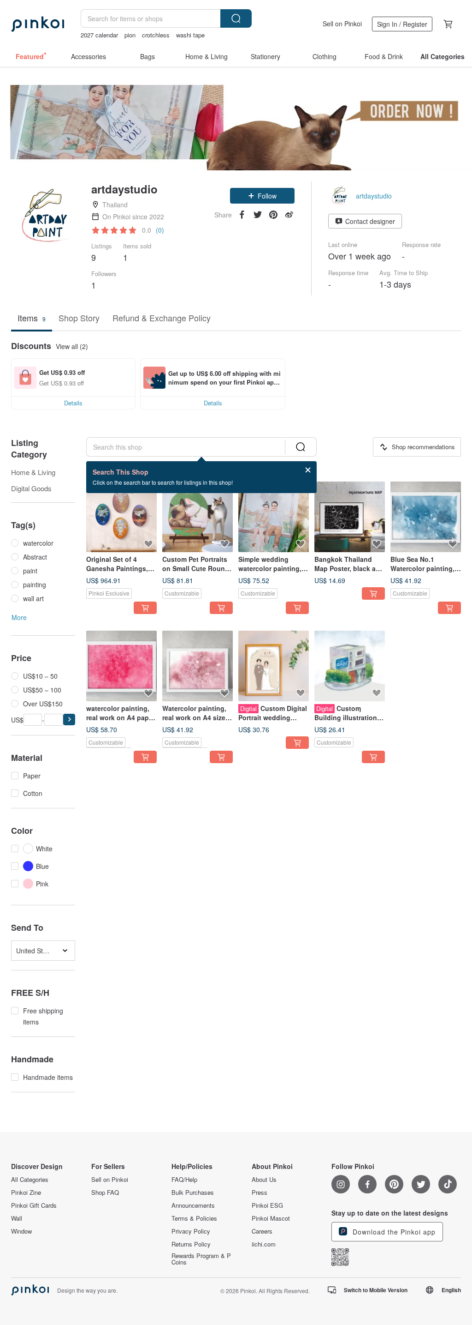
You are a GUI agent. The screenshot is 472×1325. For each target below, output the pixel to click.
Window (21, 1231)
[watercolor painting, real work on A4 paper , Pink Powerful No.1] (121, 666)
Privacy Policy (190, 1231)
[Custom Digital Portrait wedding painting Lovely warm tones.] (273, 666)
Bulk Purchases (192, 1192)
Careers (262, 1231)
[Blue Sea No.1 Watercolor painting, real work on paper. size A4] (425, 517)
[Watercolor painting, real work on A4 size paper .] (197, 666)
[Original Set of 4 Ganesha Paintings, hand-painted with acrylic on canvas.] (121, 517)
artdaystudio (374, 195)
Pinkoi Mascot (271, 1218)
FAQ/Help (184, 1179)
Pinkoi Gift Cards (34, 1205)
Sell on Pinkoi (342, 23)
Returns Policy (191, 1244)
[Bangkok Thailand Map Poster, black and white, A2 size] (349, 517)
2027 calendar (99, 34)
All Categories (29, 1179)
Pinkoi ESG (267, 1205)
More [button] (19, 617)
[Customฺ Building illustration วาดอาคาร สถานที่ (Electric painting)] (349, 666)
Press (259, 1192)
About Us (264, 1179)
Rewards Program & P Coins (201, 1259)
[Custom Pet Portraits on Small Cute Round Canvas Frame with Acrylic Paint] (197, 517)
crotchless (156, 34)
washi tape (190, 34)
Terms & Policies (194, 1218)
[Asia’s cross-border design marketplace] (37, 24)
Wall (16, 1218)
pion (130, 34)
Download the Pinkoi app (393, 1231)
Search (236, 18)
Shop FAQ (105, 1192)
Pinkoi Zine (26, 1192)
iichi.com (264, 1244)
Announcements (193, 1205)
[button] (262, 196)
